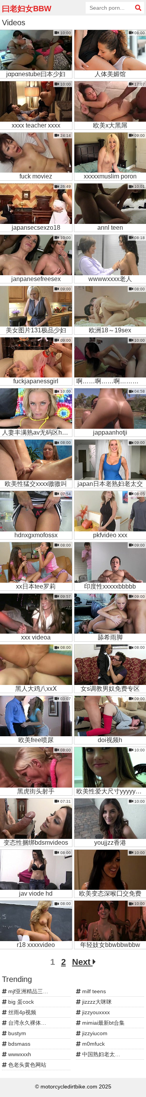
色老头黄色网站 (26, 1065)
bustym (16, 1033)
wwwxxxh (19, 1054)
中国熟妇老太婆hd (104, 1054)
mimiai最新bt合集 (103, 1023)
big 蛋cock (20, 1002)
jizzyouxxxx (95, 1012)
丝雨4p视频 (21, 1012)
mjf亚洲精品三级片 (30, 991)
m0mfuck (93, 1044)
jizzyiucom (94, 1033)
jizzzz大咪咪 (96, 1002)
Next (82, 962)
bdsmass (18, 1044)
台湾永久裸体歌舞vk (32, 1023)
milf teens (93, 991)
